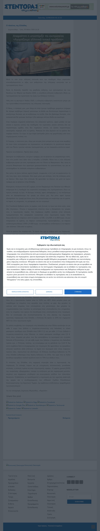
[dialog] (50, 265)
